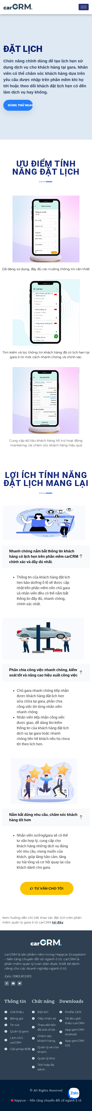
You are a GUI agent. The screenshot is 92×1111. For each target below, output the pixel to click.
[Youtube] (13, 983)
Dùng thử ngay (20, 105)
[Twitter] (19, 983)
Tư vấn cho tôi (48, 888)
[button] (46, 556)
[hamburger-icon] (84, 7)
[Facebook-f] (6, 983)
